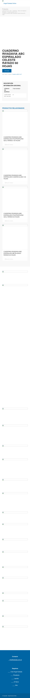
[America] (15, 525)
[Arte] (15, 552)
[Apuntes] (15, 579)
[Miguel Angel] (15, 630)
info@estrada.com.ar (15, 660)
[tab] (4, 80)
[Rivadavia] (15, 339)
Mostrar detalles (9, 144)
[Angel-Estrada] (12, 3)
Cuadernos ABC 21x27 (17, 74)
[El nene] (15, 426)
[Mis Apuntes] (15, 603)
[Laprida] (15, 462)
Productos (5, 9)
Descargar (6, 70)
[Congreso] (15, 495)
